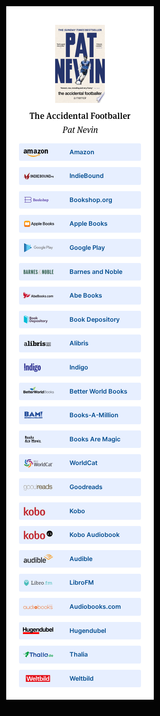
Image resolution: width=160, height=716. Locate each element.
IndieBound (87, 175)
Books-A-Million (94, 415)
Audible (81, 559)
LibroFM (82, 582)
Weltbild (82, 678)
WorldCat (83, 463)
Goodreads (86, 487)
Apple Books (89, 223)
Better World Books (98, 391)
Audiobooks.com (95, 606)
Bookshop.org (91, 200)
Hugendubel (88, 630)
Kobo (77, 511)
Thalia (79, 654)
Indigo (79, 367)
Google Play (87, 247)
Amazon (82, 152)
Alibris (79, 343)
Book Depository (95, 319)
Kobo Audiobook (95, 534)
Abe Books (86, 295)
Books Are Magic (95, 439)
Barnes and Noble (96, 271)
